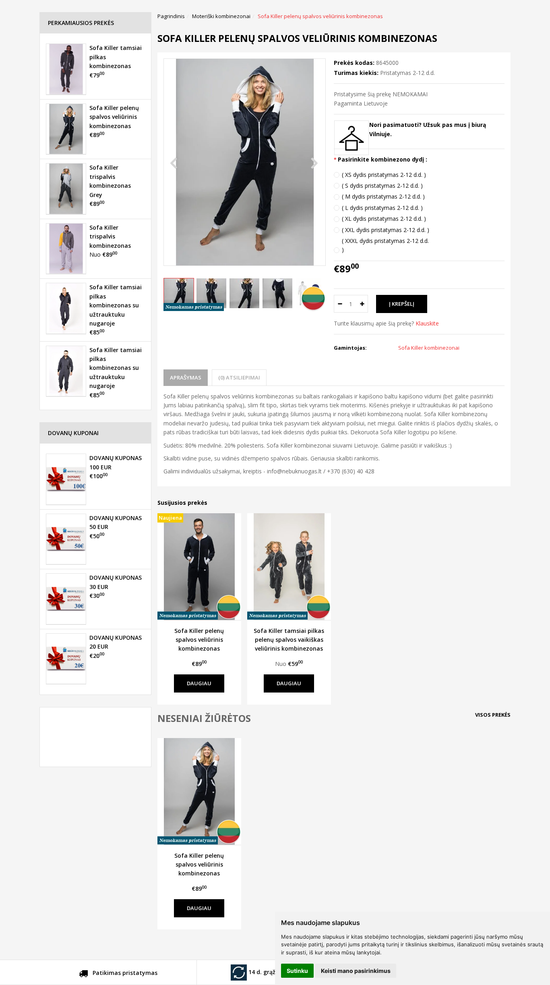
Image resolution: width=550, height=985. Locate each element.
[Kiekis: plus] (362, 304)
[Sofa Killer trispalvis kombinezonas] (66, 248)
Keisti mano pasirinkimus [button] (356, 970)
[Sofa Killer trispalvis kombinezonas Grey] (66, 188)
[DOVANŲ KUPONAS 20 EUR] (66, 658)
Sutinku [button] (297, 970)
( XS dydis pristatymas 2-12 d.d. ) (384, 174)
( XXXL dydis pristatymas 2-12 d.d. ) (385, 245)
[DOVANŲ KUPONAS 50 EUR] (66, 539)
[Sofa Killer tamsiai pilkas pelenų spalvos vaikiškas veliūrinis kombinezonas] (289, 566)
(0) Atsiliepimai (239, 377)
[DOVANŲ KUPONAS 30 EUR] (66, 598)
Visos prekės (493, 714)
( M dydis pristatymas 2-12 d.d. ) (383, 196)
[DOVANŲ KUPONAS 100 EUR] (66, 479)
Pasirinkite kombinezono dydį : (382, 159)
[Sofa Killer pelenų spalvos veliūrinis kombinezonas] (199, 791)
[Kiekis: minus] (339, 304)
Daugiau (199, 683)
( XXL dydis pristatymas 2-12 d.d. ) (385, 230)
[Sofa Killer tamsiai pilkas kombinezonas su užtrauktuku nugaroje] (66, 308)
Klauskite (427, 323)
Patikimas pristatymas (124, 973)
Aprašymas (185, 377)
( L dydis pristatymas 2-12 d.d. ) (382, 208)
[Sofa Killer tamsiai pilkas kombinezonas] (66, 69)
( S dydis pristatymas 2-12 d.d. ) (382, 185)
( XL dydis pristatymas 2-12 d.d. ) (384, 218)
